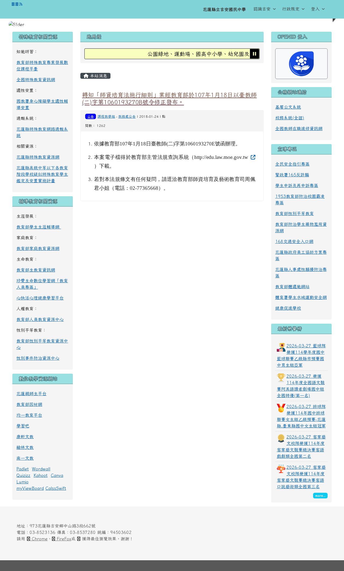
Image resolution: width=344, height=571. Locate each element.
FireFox (63, 539)
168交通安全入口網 (294, 241)
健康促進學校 (288, 308)
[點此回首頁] (172, 24)
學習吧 (22, 426)
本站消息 (97, 76)
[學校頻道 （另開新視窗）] (17, 4)
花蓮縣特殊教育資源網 (37, 157)
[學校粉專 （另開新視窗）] (13, 4)
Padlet (22, 469)
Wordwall (41, 469)
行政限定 (290, 9)
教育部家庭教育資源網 (37, 248)
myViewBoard (30, 488)
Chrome (39, 539)
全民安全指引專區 (292, 164)
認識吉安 (262, 9)
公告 (90, 116)
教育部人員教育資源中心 (40, 319)
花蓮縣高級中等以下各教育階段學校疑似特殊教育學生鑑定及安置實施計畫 (42, 174)
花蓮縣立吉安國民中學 (224, 9)
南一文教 (25, 458)
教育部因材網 (29, 404)
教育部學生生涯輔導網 (38, 227)
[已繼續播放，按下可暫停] (254, 54)
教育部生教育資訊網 (35, 270)
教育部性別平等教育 (294, 213)
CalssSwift (55, 488)
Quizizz (23, 475)
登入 (315, 9)
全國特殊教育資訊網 (35, 79)
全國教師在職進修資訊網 (298, 128)
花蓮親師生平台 (31, 393)
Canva (57, 475)
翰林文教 (25, 447)
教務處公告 (127, 116)
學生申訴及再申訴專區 (296, 185)
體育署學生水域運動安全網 (301, 297)
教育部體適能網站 (292, 286)
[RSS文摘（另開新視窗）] (20, 4)
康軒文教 (25, 436)
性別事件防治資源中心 (37, 358)
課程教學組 (106, 116)
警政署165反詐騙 (292, 175)
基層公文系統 (288, 107)
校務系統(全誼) (289, 118)
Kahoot (41, 475)
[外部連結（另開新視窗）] (252, 156)
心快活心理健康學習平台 (40, 298)
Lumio (22, 482)
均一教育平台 (29, 415)
